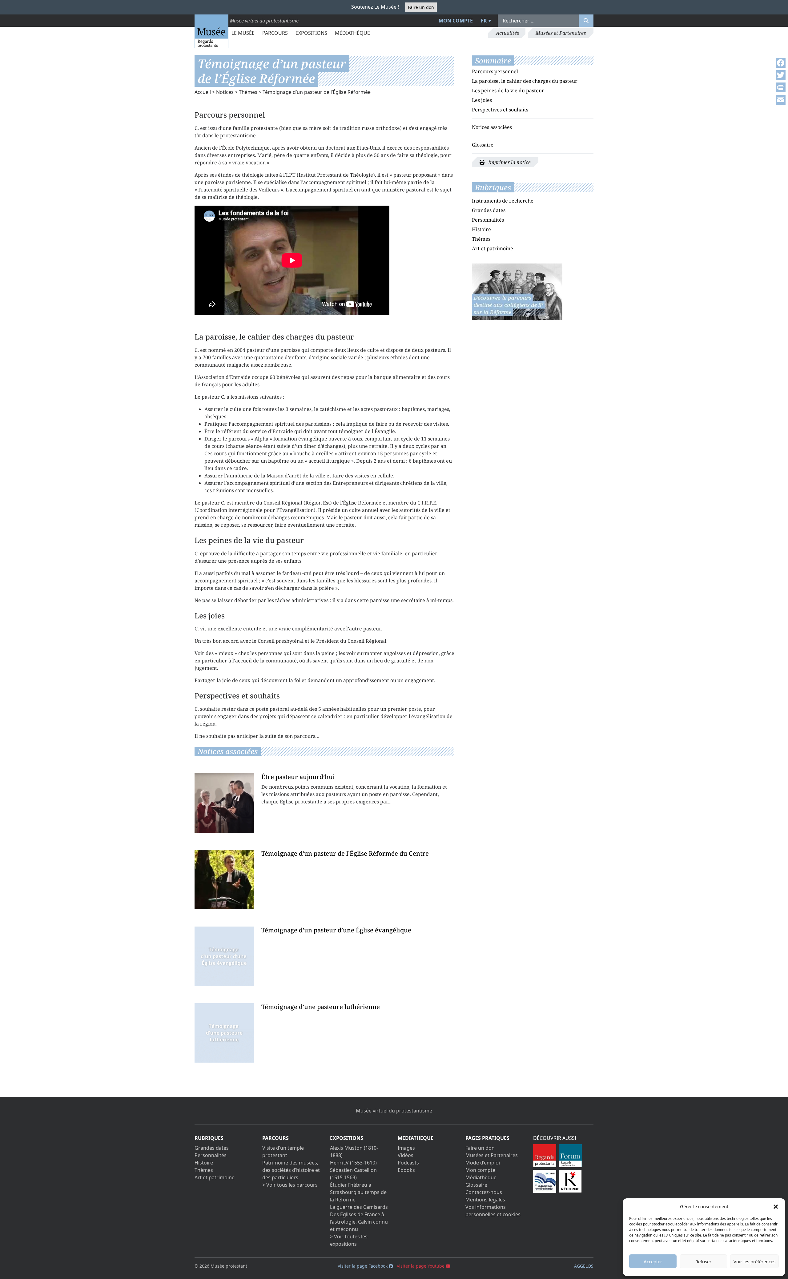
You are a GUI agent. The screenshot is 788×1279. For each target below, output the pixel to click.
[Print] (780, 87)
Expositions (311, 33)
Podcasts (408, 1162)
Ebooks (406, 1170)
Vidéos (405, 1155)
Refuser (703, 1261)
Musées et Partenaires (561, 33)
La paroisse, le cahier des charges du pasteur (524, 81)
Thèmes (248, 92)
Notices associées (492, 127)
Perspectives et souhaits (500, 109)
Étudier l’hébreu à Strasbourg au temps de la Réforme (358, 1192)
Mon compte (456, 20)
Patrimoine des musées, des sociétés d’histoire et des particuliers (291, 1170)
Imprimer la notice (509, 162)
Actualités (507, 33)
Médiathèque (352, 33)
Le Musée (243, 33)
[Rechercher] (586, 20)
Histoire (481, 229)
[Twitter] (780, 75)
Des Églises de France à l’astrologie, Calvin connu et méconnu (359, 1222)
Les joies (482, 100)
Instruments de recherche (502, 200)
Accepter (653, 1261)
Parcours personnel (495, 71)
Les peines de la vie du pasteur (508, 90)
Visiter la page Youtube (421, 1266)
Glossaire (482, 144)
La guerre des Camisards (359, 1207)
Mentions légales (485, 1199)
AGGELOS (583, 1266)
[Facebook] (780, 63)
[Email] (780, 100)
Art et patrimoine (492, 248)
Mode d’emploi (482, 1162)
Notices (225, 92)
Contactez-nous (483, 1192)
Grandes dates (488, 210)
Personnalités (488, 219)
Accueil (203, 92)
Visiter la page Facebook (363, 1266)
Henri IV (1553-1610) (353, 1162)
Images (406, 1147)
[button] (776, 1206)
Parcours (275, 33)
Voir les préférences (754, 1261)
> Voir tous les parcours (290, 1184)
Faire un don (421, 7)
